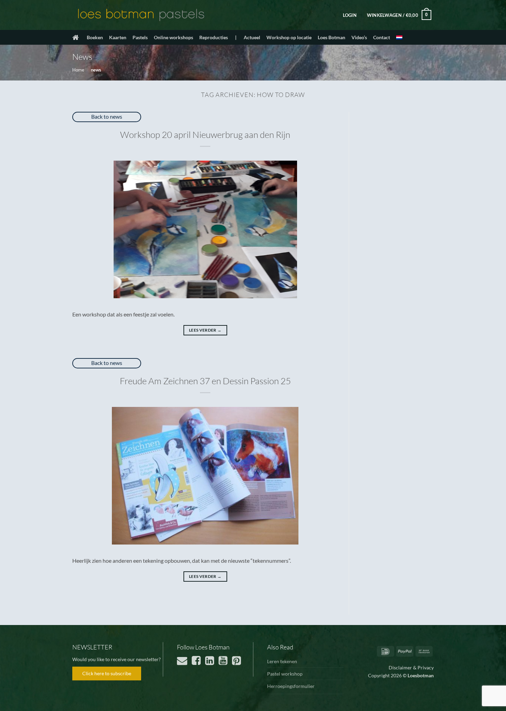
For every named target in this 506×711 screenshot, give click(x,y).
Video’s (359, 37)
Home (78, 70)
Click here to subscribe (106, 673)
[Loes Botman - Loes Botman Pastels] (141, 15)
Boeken (95, 37)
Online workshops (173, 37)
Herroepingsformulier (291, 686)
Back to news (106, 116)
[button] (350, 15)
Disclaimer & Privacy (411, 667)
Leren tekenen (282, 661)
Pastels (140, 37)
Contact (381, 37)
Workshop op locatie (289, 37)
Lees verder (205, 330)
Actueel (252, 37)
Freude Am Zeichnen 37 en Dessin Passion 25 (205, 380)
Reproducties (213, 37)
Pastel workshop (285, 674)
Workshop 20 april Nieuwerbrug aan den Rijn (205, 134)
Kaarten (117, 37)
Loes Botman (331, 37)
